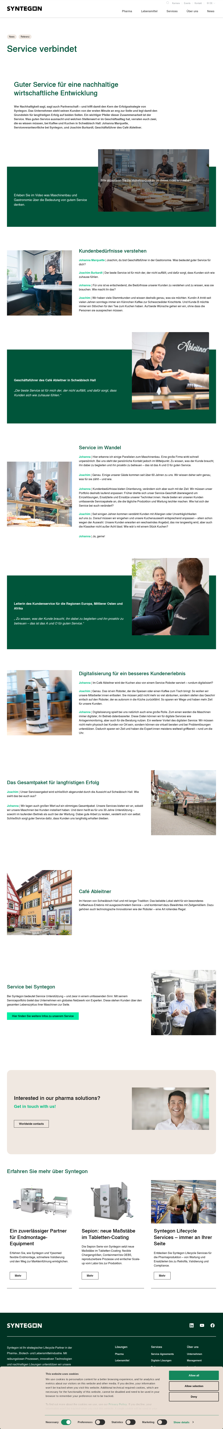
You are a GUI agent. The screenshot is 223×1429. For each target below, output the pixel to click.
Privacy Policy (118, 1404)
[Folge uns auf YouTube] (202, 1325)
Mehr (18, 1275)
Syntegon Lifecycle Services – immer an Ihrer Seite (183, 1237)
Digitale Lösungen (161, 1360)
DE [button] (211, 3)
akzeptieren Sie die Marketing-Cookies (131, 180)
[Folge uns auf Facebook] (212, 1325)
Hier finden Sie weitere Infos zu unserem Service (43, 1016)
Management (194, 1360)
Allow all (194, 1375)
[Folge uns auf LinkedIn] (191, 1325)
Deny (194, 1396)
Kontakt (198, 3)
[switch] (100, 1422)
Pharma (119, 1354)
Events (187, 3)
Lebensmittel (122, 1360)
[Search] (167, 2)
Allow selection (194, 1386)
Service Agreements (162, 1354)
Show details (181, 1422)
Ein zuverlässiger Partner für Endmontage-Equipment (38, 1237)
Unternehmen (194, 1354)
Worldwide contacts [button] (31, 1123)
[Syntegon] (24, 8)
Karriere (176, 3)
